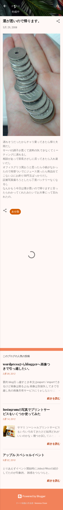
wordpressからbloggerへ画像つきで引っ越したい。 (26, 366)
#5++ (15, 6)
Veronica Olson (40, 503)
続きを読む (53, 398)
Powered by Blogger (34, 496)
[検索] (58, 7)
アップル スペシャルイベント (23, 455)
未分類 (15, 211)
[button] (58, 21)
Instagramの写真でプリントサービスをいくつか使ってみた (26, 411)
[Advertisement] (31, 320)
